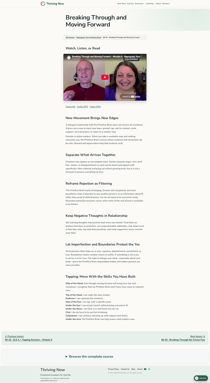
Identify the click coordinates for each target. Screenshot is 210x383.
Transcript (70, 106)
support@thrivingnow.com (48, 381)
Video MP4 (95, 106)
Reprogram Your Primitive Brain (88, 37)
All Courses (70, 37)
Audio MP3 (82, 106)
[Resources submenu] (144, 3)
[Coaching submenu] (154, 3)
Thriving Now (55, 4)
